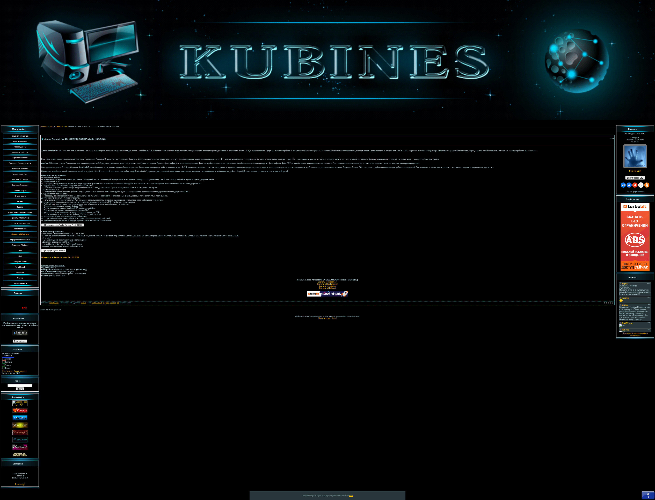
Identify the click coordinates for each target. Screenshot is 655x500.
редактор (106, 303)
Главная (43, 126)
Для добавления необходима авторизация (635, 334)
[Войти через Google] (641, 185)
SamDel (83, 303)
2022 (51, 126)
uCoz (351, 496)
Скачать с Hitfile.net (327, 288)
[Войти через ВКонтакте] (623, 185)
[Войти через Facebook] (629, 185)
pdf (118, 303)
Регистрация (324, 318)
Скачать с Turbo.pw (327, 286)
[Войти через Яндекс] (634, 185)
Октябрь (59, 126)
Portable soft (54, 303)
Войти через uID (635, 178)
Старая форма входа (635, 192)
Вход (334, 318)
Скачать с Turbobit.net (327, 282)
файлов (113, 303)
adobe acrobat (97, 303)
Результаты (7, 371)
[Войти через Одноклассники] (646, 185)
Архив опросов (20, 371)
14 (66, 126)
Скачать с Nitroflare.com (327, 284)
